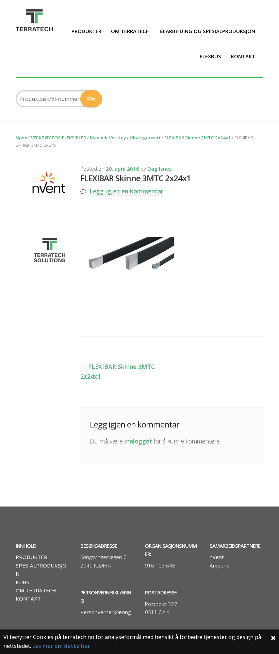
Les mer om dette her (61, 646)
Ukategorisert (145, 138)
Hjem (21, 138)
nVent (217, 557)
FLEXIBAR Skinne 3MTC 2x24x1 (197, 138)
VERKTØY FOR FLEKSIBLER (58, 138)
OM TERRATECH (130, 31)
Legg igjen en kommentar (126, 191)
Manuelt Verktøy (108, 138)
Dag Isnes (159, 168)
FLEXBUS (210, 56)
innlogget (138, 441)
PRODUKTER (86, 31)
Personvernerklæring (105, 612)
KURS (22, 582)
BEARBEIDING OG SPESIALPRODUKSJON (207, 31)
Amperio (220, 565)
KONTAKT (243, 56)
